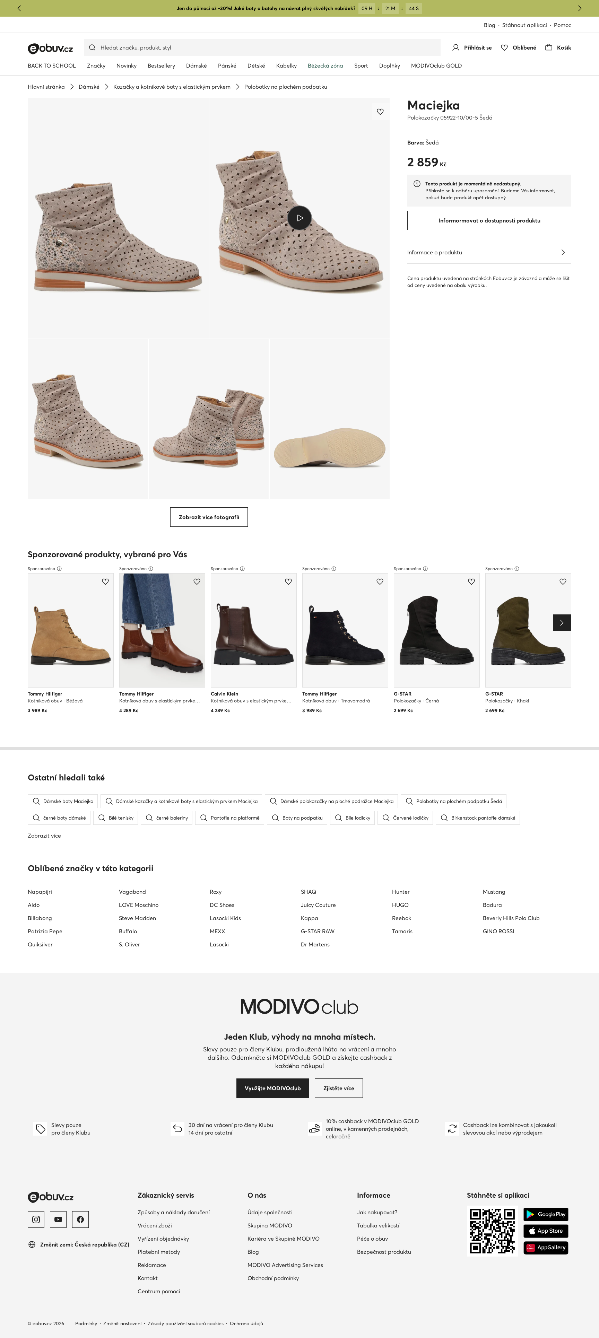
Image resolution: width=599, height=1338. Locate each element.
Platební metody (189, 1251)
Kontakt (178, 1278)
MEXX (217, 931)
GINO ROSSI (498, 931)
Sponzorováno (41, 568)
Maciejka (433, 105)
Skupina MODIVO (300, 1225)
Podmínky (86, 1323)
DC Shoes (222, 904)
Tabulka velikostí (408, 1225)
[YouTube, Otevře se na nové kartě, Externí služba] (58, 1219)
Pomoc (562, 24)
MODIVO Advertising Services (300, 1264)
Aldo (34, 904)
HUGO (400, 904)
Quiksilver (40, 944)
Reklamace (182, 1264)
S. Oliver (129, 944)
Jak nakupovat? (407, 1212)
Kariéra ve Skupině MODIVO (300, 1238)
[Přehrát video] (299, 218)
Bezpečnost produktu (409, 1251)
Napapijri (40, 891)
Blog (493, 25)
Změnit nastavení (122, 1323)
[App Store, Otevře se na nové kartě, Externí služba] (545, 1231)
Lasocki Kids (225, 918)
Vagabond (132, 891)
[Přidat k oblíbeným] (381, 111)
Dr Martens (315, 944)
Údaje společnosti (300, 1212)
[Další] (579, 8)
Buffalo (128, 931)
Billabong (40, 918)
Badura (492, 904)
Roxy (216, 891)
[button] (118, 218)
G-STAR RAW (318, 931)
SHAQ (308, 891)
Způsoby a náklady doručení (190, 1212)
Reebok (401, 918)
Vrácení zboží (185, 1225)
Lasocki (219, 944)
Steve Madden (137, 918)
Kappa (309, 918)
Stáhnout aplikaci (528, 25)
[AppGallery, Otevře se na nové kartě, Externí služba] (545, 1248)
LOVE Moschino (138, 904)
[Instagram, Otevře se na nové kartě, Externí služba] (36, 1219)
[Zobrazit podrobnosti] (563, 252)
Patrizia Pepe (45, 931)
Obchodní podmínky (300, 1278)
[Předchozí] (19, 8)
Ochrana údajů (246, 1323)
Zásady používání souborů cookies (186, 1323)
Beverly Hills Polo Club (511, 918)
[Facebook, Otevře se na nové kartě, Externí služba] (80, 1219)
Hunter (401, 891)
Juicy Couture (318, 904)
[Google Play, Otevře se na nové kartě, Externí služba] (545, 1215)
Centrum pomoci (189, 1291)
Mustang (494, 891)
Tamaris (402, 931)
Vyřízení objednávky (190, 1238)
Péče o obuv (403, 1238)
